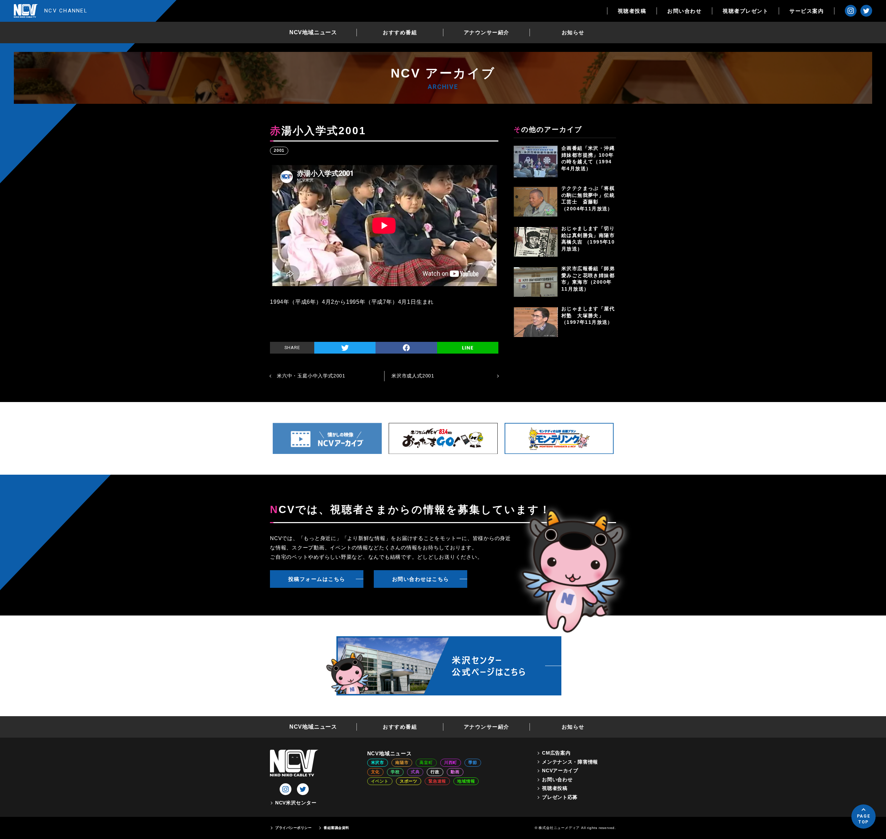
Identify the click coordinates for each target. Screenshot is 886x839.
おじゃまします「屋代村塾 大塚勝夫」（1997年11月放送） (588, 315)
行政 (435, 771)
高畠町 (426, 762)
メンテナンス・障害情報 (570, 762)
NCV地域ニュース (313, 32)
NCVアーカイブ (560, 770)
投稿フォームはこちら (316, 579)
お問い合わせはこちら (420, 579)
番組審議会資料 (336, 828)
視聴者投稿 (632, 11)
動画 (455, 771)
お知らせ (573, 32)
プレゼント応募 (560, 797)
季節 (472, 762)
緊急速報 (437, 781)
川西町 (450, 762)
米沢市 (377, 762)
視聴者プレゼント (745, 11)
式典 (415, 771)
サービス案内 (806, 11)
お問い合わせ (684, 11)
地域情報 (466, 781)
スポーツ (408, 781)
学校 (395, 771)
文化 (375, 771)
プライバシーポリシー (293, 828)
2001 (279, 150)
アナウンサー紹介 (486, 32)
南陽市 (401, 762)
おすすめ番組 (400, 32)
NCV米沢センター (295, 802)
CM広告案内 (556, 753)
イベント (380, 781)
